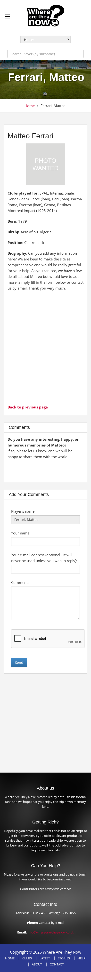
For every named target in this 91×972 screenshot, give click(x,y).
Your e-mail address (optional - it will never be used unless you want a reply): (44, 557)
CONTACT (57, 964)
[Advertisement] (45, 347)
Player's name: (23, 511)
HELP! (82, 958)
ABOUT (37, 964)
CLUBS (27, 958)
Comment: (20, 582)
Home (30, 105)
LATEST (45, 958)
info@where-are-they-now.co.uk (51, 932)
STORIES (64, 958)
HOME (10, 958)
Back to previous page (28, 407)
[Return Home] (45, 15)
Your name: (20, 533)
